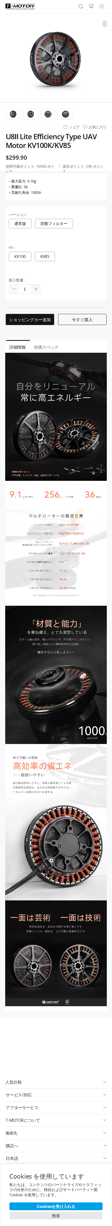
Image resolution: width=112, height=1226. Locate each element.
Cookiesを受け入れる (56, 1206)
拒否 (56, 1215)
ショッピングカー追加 (30, 319)
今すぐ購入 (82, 319)
